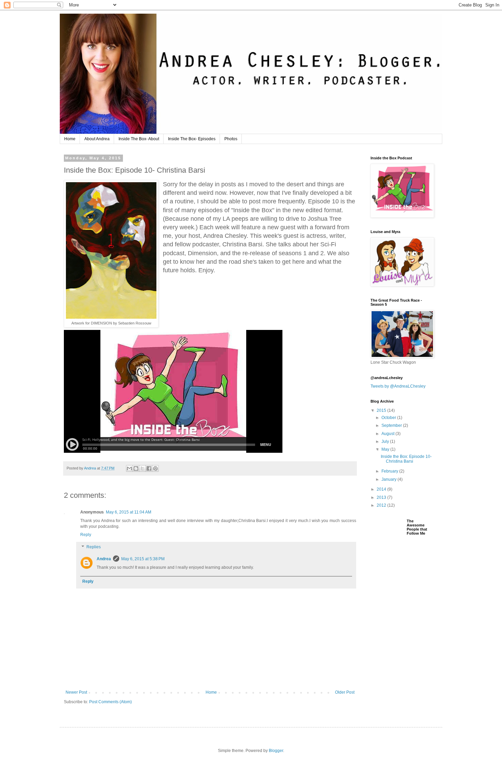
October (389, 417)
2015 (382, 410)
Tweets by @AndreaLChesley (398, 386)
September (392, 425)
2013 (382, 497)
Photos (230, 138)
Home (69, 138)
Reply (85, 534)
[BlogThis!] (136, 468)
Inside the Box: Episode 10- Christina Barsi (406, 459)
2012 (382, 505)
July (385, 441)
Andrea (104, 558)
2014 (382, 489)
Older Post (344, 692)
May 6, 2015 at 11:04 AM (128, 512)
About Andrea (97, 138)
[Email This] (129, 468)
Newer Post (76, 692)
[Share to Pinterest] (155, 468)
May (385, 449)
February (390, 471)
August (388, 433)
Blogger (276, 750)
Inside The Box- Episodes (191, 138)
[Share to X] (142, 468)
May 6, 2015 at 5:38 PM (143, 558)
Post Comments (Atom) (110, 701)
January (389, 479)
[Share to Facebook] (148, 468)
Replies (93, 547)
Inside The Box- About (138, 138)
